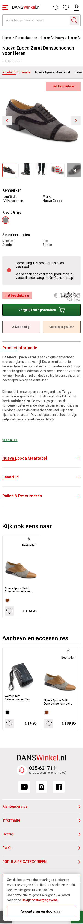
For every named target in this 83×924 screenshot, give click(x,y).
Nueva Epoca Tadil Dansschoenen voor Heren (18, 590)
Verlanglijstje (66, 7)
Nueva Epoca (52, 201)
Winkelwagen (76, 7)
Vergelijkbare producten (37, 310)
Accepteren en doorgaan (41, 911)
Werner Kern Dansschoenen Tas (17, 697)
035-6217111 (43, 768)
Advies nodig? (21, 327)
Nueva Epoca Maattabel (52, 72)
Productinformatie (16, 72)
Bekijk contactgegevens (40, 900)
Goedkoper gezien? (61, 327)
